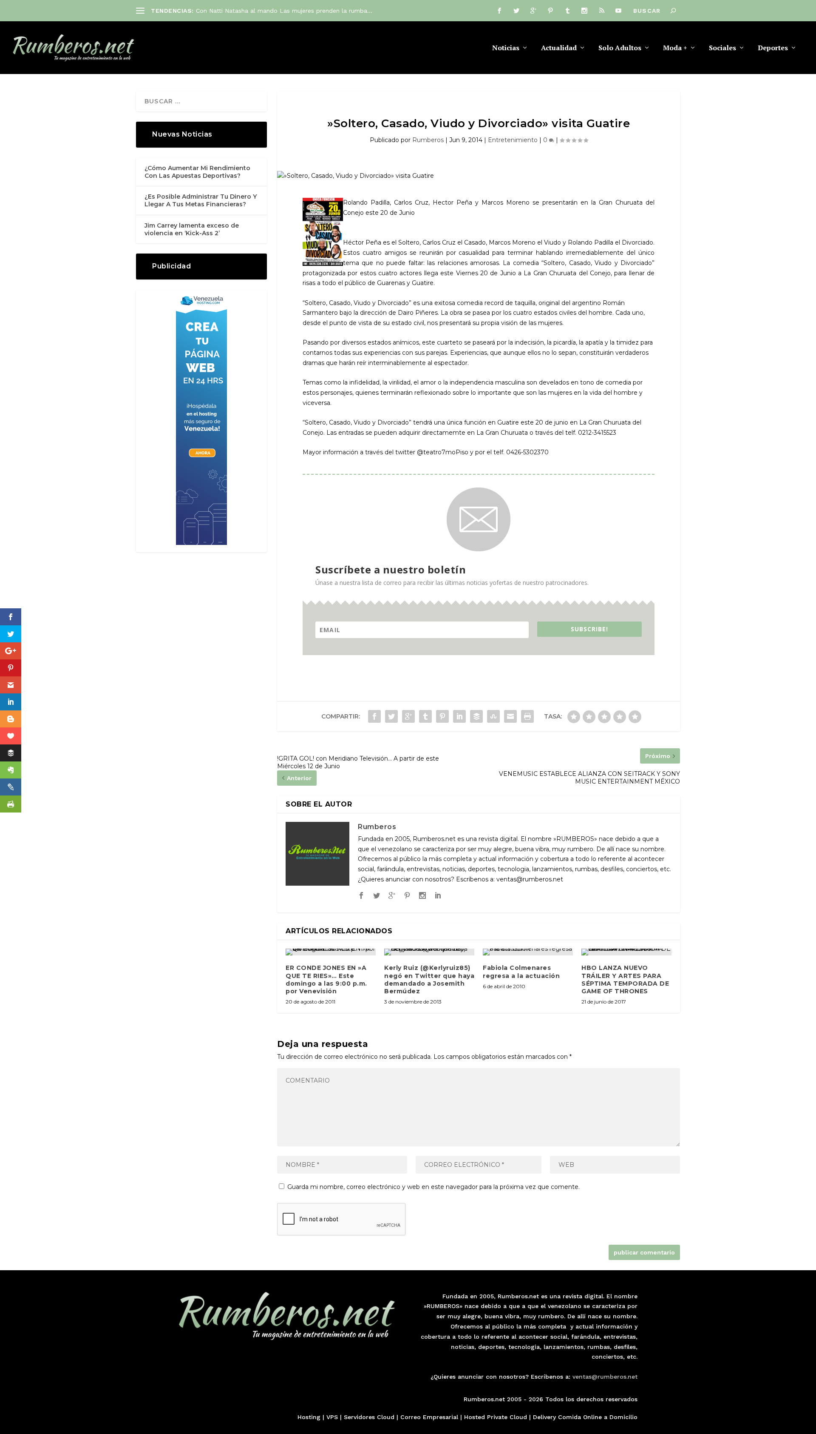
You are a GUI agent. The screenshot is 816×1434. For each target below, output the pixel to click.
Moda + (675, 48)
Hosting (309, 1417)
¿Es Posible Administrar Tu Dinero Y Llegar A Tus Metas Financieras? (200, 200)
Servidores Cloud (369, 1417)
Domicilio (623, 1417)
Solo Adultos (619, 48)
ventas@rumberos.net (605, 1376)
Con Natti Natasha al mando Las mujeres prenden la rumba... (284, 10)
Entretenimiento (513, 140)
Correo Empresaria (428, 1417)
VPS (332, 1417)
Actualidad (559, 48)
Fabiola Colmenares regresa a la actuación (521, 971)
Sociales (722, 48)
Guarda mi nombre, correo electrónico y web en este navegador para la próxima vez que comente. (433, 1187)
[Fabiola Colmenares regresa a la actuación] (528, 952)
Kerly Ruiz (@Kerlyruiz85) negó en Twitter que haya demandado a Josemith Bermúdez (429, 979)
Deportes (773, 48)
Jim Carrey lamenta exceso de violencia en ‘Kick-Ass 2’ (191, 229)
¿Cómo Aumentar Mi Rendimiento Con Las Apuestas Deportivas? (197, 172)
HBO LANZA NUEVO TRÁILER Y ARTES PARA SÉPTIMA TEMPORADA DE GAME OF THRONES (625, 979)
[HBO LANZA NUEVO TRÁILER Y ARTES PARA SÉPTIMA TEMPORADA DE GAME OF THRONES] (626, 952)
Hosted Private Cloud (495, 1417)
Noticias (505, 48)
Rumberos (428, 140)
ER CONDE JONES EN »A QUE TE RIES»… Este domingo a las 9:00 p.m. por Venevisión (326, 979)
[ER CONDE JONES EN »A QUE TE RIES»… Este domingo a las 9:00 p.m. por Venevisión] (331, 952)
